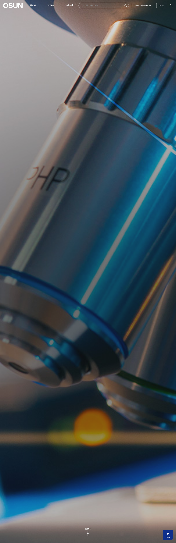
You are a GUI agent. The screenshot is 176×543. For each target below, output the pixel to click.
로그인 (161, 5)
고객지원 (50, 5)
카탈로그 (141, 5)
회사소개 (69, 5)
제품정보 (32, 5)
